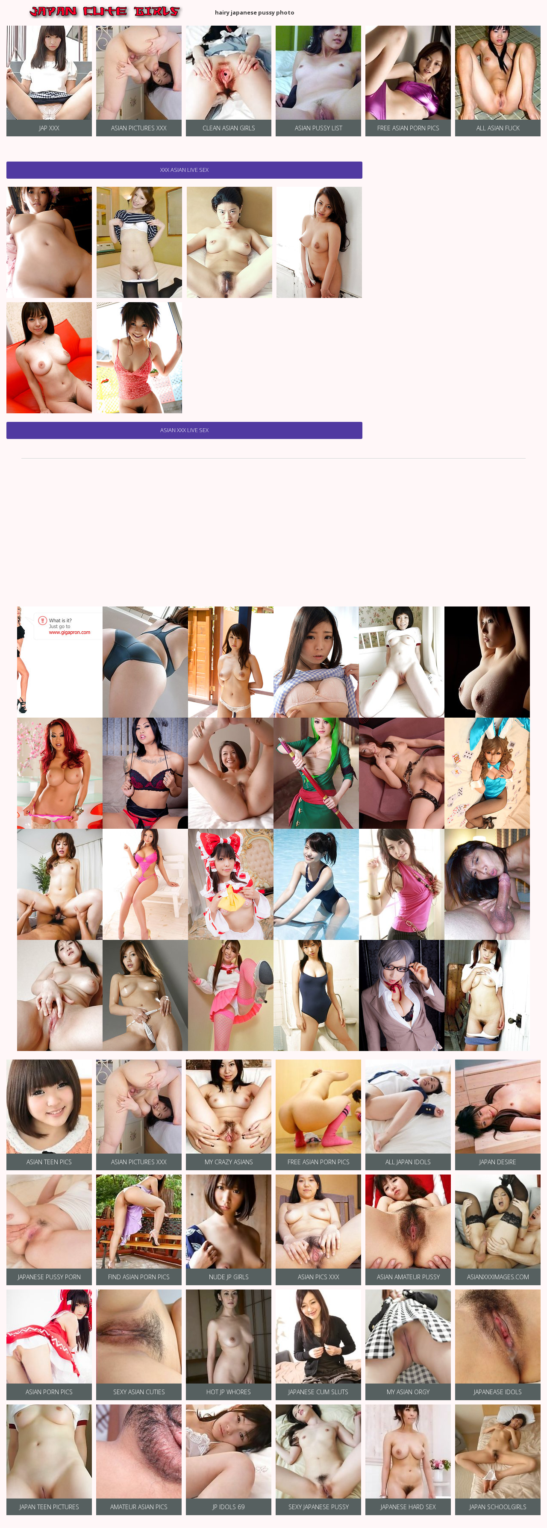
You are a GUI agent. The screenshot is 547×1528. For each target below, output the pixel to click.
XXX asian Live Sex (184, 170)
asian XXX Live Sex (184, 430)
